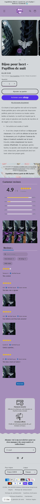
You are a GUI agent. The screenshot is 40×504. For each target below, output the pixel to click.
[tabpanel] (20, 319)
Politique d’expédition (16, 496)
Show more (20, 384)
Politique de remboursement (23, 489)
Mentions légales (31, 499)
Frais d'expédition (15, 75)
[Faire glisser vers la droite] (24, 59)
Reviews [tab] (8, 248)
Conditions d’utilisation (30, 493)
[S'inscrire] (33, 450)
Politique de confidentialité (13, 493)
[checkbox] (8, 263)
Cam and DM (11, 487)
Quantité (4, 79)
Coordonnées (28, 496)
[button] (4, 11)
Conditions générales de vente (15, 499)
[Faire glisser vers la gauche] (15, 59)
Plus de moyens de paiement (20, 102)
